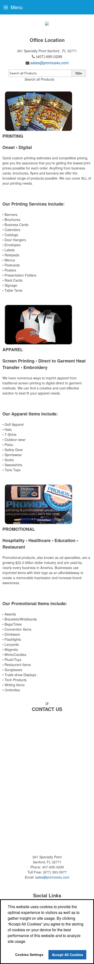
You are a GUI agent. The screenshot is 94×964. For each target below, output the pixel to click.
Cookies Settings (29, 955)
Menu (16, 7)
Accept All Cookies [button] (67, 954)
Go (80, 73)
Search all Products (39, 79)
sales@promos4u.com (49, 62)
